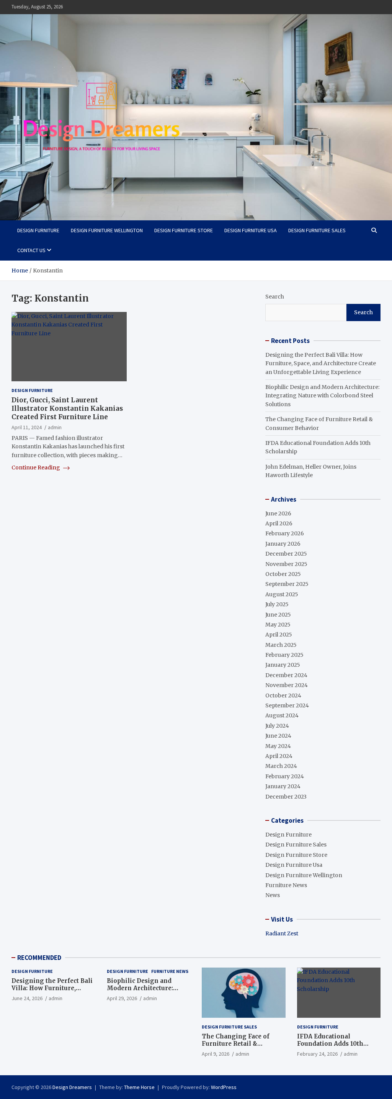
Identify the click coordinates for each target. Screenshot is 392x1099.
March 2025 (281, 644)
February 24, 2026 (317, 1053)
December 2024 (286, 675)
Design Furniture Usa (250, 230)
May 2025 (278, 624)
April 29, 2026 (122, 998)
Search (274, 296)
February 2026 (284, 533)
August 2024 (282, 715)
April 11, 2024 (26, 427)
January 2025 (282, 664)
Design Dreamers (72, 1087)
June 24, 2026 (26, 998)
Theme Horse (139, 1087)
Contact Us (31, 250)
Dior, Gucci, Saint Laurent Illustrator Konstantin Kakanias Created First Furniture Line (67, 408)
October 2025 (283, 574)
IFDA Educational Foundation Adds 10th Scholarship (330, 1044)
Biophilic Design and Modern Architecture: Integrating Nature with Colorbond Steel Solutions (322, 396)
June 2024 (278, 735)
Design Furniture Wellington (107, 230)
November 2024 (286, 685)
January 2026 (283, 543)
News (272, 895)
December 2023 (286, 796)
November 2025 (286, 564)
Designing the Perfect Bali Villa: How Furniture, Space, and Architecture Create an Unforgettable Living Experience (320, 363)
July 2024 (277, 725)
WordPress (224, 1087)
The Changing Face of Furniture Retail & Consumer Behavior (236, 1044)
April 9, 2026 (215, 1053)
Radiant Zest (281, 933)
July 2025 (277, 604)
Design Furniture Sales (317, 230)
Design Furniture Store (183, 230)
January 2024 (283, 786)
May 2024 (278, 746)
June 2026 (278, 513)
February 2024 (284, 776)
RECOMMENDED (39, 957)
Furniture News (286, 885)
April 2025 (278, 634)
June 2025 (278, 614)
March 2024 (281, 766)
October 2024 (283, 695)
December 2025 (286, 553)
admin (55, 427)
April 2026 (278, 523)
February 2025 (284, 654)
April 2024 (278, 756)
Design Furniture (38, 230)
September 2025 (287, 584)
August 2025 (281, 594)
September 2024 (287, 705)
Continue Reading (36, 467)
